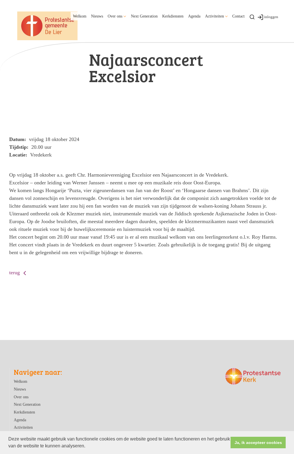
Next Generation (144, 16)
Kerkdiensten (172, 16)
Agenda (194, 16)
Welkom (79, 16)
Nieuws (97, 16)
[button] (87, 446)
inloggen (271, 17)
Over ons (115, 16)
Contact (238, 16)
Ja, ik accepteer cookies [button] (258, 442)
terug (15, 272)
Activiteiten (214, 16)
